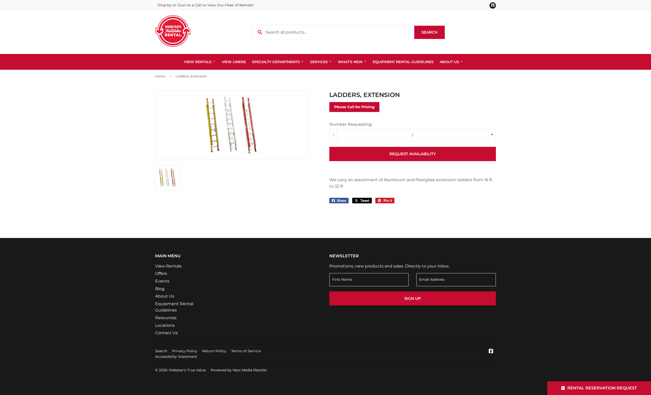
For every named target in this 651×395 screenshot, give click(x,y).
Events (162, 281)
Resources (165, 317)
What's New (351, 62)
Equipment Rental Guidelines (403, 62)
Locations (165, 325)
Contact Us (166, 332)
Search (433, 32)
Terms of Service (246, 351)
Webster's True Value (187, 370)
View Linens (234, 62)
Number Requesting (350, 124)
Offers (161, 273)
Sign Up (412, 298)
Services (319, 62)
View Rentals (198, 62)
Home (160, 76)
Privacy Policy (184, 351)
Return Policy (214, 351)
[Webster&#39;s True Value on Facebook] (491, 351)
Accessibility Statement (176, 357)
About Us (450, 62)
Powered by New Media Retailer (239, 370)
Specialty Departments (276, 62)
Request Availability (412, 153)
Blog (160, 288)
